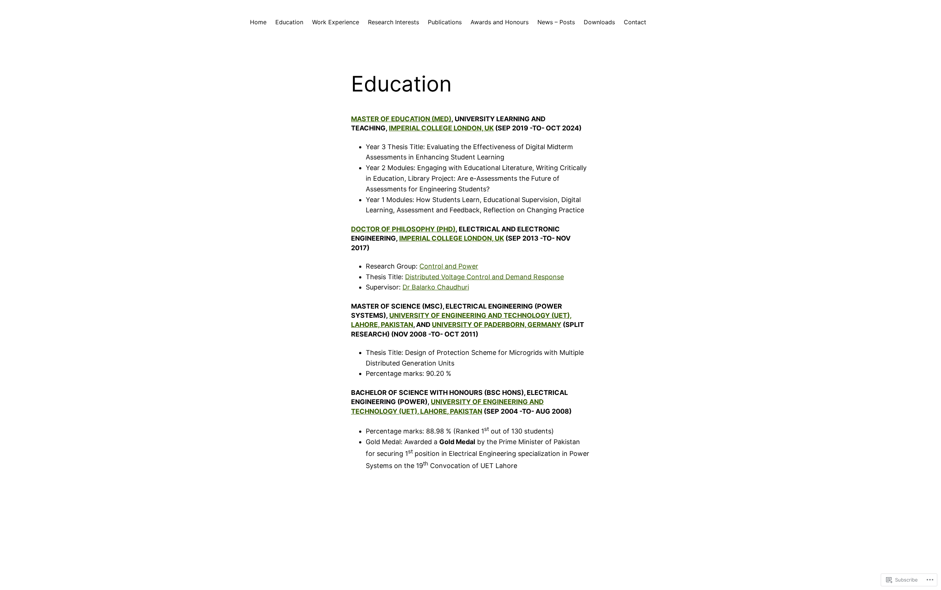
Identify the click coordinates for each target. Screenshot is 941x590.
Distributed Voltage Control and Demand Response (484, 277)
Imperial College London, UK (441, 128)
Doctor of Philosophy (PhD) (403, 229)
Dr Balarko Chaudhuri (435, 287)
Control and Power (448, 266)
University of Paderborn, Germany (496, 324)
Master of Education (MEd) (401, 119)
